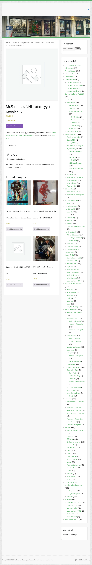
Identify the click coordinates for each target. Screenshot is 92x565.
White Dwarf (73, 128)
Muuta (69, 462)
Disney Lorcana (70, 80)
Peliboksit (72, 108)
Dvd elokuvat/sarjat (73, 442)
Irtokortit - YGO (72, 508)
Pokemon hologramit (74, 425)
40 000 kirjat (74, 117)
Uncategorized (70, 482)
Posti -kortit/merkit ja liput (76, 226)
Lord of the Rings (74, 376)
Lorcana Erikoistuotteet (75, 85)
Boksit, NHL (71, 140)
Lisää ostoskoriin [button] (14, 229)
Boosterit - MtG (72, 261)
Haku (78, 49)
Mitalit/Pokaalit (72, 459)
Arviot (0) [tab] (12, 145)
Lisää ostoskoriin (14, 126)
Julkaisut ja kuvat (75, 361)
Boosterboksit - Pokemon (75, 402)
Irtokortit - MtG (72, 264)
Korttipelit (70, 243)
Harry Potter (73, 373)
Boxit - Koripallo (74, 338)
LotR (68, 100)
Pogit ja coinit (71, 186)
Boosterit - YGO (72, 505)
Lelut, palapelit (72, 456)
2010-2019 (72, 160)
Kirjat (68, 451)
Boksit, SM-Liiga (72, 143)
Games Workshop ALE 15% (74, 94)
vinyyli (69, 479)
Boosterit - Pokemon (74, 407)
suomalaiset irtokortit (76, 169)
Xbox (68, 203)
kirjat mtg (70, 266)
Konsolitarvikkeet (71, 206)
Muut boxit (70, 350)
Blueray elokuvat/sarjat (75, 430)
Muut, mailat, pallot (37, 42)
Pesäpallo (70, 353)
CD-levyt (70, 439)
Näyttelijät (70, 218)
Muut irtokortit (71, 390)
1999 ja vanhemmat (75, 151)
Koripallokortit (71, 335)
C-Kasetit (70, 436)
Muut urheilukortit (71, 310)
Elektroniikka (71, 445)
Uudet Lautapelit (72, 246)
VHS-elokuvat (71, 476)
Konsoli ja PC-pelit (71, 200)
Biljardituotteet (70, 74)
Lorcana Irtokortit (73, 88)
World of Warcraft (73, 131)
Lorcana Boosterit (73, 82)
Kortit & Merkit (70, 209)
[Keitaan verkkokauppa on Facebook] (88, 10)
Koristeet (70, 295)
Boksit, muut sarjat (73, 137)
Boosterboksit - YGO (74, 502)
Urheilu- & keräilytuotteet (21, 42)
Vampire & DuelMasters (77, 381)
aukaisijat (70, 289)
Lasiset (69, 298)
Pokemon (68, 399)
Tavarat (67, 428)
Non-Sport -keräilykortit (73, 367)
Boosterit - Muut (72, 370)
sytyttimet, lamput (73, 307)
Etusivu (8, 42)
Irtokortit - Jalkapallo (76, 324)
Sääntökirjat (74, 126)
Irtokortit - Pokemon (74, 410)
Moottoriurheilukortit (73, 347)
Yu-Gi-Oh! (68, 499)
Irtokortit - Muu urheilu (74, 312)
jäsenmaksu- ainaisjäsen (75, 195)
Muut (68, 215)
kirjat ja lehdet (72, 183)
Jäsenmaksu (69, 189)
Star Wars (72, 379)
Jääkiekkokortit (70, 134)
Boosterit (72, 396)
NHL (7, 138)
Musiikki (70, 212)
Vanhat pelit (73, 241)
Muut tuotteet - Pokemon (75, 413)
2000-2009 (72, 157)
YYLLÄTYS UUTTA (71, 520)
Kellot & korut (71, 448)
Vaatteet (70, 474)
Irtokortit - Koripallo (75, 341)
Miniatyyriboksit (74, 105)
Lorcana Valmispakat (74, 91)
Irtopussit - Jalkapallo (76, 330)
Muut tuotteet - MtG (73, 281)
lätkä (53, 135)
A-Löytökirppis (70, 71)
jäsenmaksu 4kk (72, 192)
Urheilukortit (71, 364)
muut (68, 304)
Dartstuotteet (69, 77)
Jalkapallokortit (72, 318)
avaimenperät (71, 292)
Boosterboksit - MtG (74, 258)
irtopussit (70, 174)
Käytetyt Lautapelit (73, 235)
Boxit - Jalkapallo (75, 321)
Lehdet (69, 453)
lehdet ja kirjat (72, 491)
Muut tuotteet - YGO (74, 511)
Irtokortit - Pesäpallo (76, 356)
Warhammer (71, 103)
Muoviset (70, 301)
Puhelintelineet (72, 468)
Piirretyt (69, 220)
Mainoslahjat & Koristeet (73, 284)
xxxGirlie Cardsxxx (73, 393)
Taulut (69, 471)
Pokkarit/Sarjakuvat (73, 465)
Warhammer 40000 (75, 111)
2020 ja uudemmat (75, 163)
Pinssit (69, 223)
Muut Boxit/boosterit (74, 387)
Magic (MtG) (69, 255)
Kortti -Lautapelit (70, 232)
